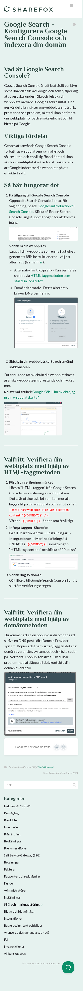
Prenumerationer (15, 848)
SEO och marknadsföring (22, 904)
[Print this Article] (74, 24)
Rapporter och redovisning (22, 876)
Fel (6, 939)
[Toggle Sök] (74, 785)
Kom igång (11, 813)
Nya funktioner (14, 946)
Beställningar (13, 841)
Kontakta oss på (45, 767)
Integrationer (13, 918)
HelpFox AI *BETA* (17, 806)
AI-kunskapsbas (15, 953)
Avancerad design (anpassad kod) (26, 932)
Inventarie (11, 827)
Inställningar (12, 897)
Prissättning (12, 834)
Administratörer (15, 890)
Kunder (9, 883)
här (40, 262)
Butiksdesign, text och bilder (23, 925)
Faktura (9, 869)
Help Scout (54, 963)
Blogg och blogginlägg (19, 911)
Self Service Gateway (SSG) (22, 855)
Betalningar (12, 862)
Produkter (11, 820)
